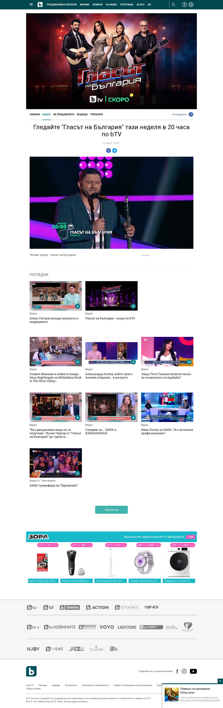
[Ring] (154, 607)
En (149, 4)
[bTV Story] (129, 607)
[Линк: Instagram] (182, 671)
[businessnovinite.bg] (89, 627)
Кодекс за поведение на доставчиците (133, 685)
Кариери (56, 685)
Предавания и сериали (62, 4)
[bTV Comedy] (51, 607)
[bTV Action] (100, 607)
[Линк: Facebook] (175, 671)
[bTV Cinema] (73, 607)
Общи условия (33, 688)
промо (44, 255)
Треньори (96, 114)
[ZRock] (117, 648)
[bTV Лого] (31, 671)
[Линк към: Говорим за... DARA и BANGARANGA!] (111, 419)
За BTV (30, 685)
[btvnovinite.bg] (61, 627)
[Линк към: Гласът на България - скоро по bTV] (111, 307)
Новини (97, 4)
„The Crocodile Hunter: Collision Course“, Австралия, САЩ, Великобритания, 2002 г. (192, 700)
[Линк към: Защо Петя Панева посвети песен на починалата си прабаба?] (167, 363)
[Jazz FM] (79, 649)
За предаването (63, 114)
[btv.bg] (35, 607)
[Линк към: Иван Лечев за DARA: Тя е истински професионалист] (167, 419)
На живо (111, 4)
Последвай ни (179, 114)
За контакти (71, 685)
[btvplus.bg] (35, 627)
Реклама (43, 685)
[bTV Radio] (57, 649)
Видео (46, 114)
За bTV (140, 4)
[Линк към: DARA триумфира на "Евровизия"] (56, 474)
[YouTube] (191, 671)
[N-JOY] (36, 649)
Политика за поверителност (95, 685)
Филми (84, 4)
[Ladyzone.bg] (129, 627)
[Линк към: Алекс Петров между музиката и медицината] (56, 307)
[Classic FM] (99, 649)
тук (190, 537)
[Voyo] (109, 627)
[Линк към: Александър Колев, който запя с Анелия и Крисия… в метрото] (111, 363)
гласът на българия (63, 255)
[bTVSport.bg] (153, 627)
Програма (126, 4)
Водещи (82, 114)
